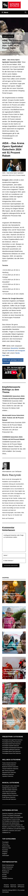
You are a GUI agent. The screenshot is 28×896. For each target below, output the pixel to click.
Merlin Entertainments (8, 865)
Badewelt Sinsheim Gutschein (10, 766)
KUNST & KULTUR (8, 36)
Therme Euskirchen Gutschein (10, 768)
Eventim (4, 874)
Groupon (4, 876)
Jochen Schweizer (7, 869)
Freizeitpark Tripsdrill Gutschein (10, 745)
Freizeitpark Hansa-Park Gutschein (11, 753)
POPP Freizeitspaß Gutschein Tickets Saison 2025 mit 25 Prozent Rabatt (14, 697)
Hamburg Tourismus (7, 878)
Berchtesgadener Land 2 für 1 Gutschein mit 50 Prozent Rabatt (13, 722)
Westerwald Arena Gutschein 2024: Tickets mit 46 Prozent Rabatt (13, 417)
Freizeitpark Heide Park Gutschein (11, 743)
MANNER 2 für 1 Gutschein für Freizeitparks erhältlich (12, 621)
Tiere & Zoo (5, 844)
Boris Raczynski (7, 52)
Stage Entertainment (7, 867)
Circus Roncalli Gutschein (9, 799)
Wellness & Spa (6, 848)
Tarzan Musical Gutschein (9, 791)
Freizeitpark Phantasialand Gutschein (12, 747)
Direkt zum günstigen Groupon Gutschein (12, 361)
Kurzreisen (5, 849)
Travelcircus (5, 872)
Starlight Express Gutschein (9, 787)
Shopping (4, 851)
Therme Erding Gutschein (9, 764)
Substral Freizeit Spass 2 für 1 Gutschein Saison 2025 (13, 646)
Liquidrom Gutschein (7, 776)
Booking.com (5, 871)
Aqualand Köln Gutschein (9, 772)
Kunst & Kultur (6, 846)
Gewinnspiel (5, 855)
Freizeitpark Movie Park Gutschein (11, 751)
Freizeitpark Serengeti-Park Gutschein (12, 740)
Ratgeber (4, 853)
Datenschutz (21, 885)
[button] (25, 12)
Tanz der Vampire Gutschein (9, 789)
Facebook (11, 350)
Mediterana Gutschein (8, 774)
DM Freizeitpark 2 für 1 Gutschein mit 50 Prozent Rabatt (13, 595)
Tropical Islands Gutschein (9, 763)
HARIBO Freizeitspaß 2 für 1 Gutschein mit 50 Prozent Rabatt (14, 671)
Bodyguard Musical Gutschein (10, 795)
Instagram (21, 350)
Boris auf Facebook (8, 518)
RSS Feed (13, 886)
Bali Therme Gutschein (8, 770)
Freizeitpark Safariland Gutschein (11, 749)
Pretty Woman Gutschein (8, 797)
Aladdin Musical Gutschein (9, 793)
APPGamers (21, 886)
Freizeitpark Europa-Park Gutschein (11, 741)
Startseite (6, 885)
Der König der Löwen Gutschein (10, 786)
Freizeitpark (5, 842)
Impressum (13, 885)
